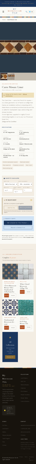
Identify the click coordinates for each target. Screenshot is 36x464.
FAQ (3, 442)
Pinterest (23, 435)
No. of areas (26, 187)
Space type (6, 181)
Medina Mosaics (25, 385)
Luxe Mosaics (24, 378)
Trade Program (6, 438)
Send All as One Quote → (25, 208)
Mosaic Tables (24, 398)
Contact (4, 445)
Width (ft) (6, 187)
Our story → (18, 5)
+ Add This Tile (11, 207)
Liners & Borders (25, 401)
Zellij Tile (23, 381)
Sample (13, 295)
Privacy (21, 457)
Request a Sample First (18, 227)
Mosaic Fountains (25, 394)
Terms (26, 457)
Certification (5, 428)
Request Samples (6, 435)
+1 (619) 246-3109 (25, 428)
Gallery (4, 432)
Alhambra (23, 388)
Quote (6, 295)
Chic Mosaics (24, 391)
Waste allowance (22, 181)
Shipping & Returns (31, 458)
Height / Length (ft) (17, 188)
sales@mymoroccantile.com (28, 425)
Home (3, 19)
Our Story (4, 425)
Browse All (10, 357)
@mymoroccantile (25, 432)
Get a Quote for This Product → (18, 223)
